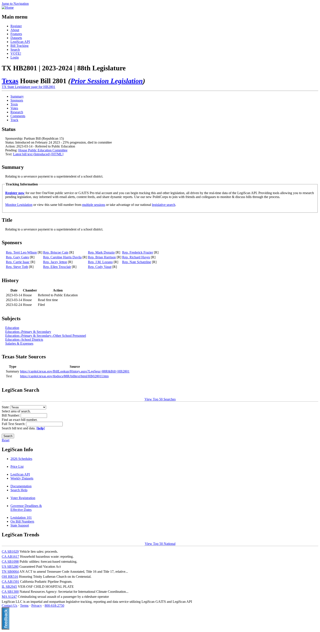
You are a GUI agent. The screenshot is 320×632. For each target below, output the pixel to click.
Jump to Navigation (15, 3)
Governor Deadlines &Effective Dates (26, 508)
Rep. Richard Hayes (136, 257)
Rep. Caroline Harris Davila (62, 257)
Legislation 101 (21, 517)
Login (14, 57)
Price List (17, 466)
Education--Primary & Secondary (28, 332)
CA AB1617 (10, 556)
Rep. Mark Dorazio (101, 252)
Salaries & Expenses (19, 343)
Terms (24, 605)
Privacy (36, 605)
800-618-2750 (54, 605)
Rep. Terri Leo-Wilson (21, 252)
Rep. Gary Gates (17, 257)
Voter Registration (22, 498)
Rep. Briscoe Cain (55, 252)
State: (6, 407)
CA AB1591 (10, 581)
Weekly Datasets (21, 478)
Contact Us (9, 605)
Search (15, 49)
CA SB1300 (10, 591)
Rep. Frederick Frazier (137, 252)
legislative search (163, 205)
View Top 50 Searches (160, 399)
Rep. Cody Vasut (99, 267)
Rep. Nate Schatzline (136, 262)
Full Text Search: (14, 424)
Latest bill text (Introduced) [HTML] (38, 154)
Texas (10, 81)
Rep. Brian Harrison (102, 257)
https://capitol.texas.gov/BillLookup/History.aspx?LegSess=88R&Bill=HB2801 (75, 371)
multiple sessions (93, 205)
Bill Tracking (19, 45)
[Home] (8, 7)
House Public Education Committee (42, 150)
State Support (19, 525)
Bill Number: (11, 415)
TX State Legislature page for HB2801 (28, 87)
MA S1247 (9, 596)
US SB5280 (10, 566)
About (14, 30)
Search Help (18, 490)
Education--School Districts (24, 339)
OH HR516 (10, 576)
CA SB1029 (10, 551)
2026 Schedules (21, 459)
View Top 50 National (160, 544)
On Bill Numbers (22, 521)
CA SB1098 (10, 561)
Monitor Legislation (18, 205)
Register (16, 26)
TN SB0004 (10, 571)
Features (16, 34)
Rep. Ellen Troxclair (57, 267)
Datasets (16, 38)
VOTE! (15, 53)
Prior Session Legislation (107, 81)
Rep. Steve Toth (17, 267)
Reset (5, 440)
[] (40, 428)
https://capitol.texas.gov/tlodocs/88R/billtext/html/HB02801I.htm (64, 376)
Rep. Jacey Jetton (55, 262)
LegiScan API (20, 42)
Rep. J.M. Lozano (100, 262)
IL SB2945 (9, 586)
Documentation (21, 486)
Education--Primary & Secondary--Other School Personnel (45, 335)
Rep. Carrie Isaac (18, 262)
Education (12, 328)
